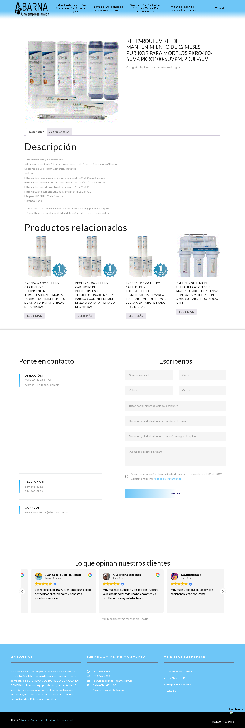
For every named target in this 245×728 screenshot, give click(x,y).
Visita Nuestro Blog (176, 678)
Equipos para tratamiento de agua (160, 67)
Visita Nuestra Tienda (178, 671)
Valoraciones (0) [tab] (59, 131)
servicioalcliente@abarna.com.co (46, 512)
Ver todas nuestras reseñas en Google (124, 618)
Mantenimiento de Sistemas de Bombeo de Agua (71, 8)
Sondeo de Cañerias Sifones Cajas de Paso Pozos (145, 8)
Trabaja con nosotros (177, 684)
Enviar (176, 493)
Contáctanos (172, 691)
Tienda (220, 8)
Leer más (34, 315)
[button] (223, 591)
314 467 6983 (34, 491)
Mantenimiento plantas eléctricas (182, 8)
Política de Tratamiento (167, 478)
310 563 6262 (34, 486)
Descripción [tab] (36, 131)
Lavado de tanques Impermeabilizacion (108, 8)
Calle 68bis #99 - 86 (38, 380)
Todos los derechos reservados (56, 719)
